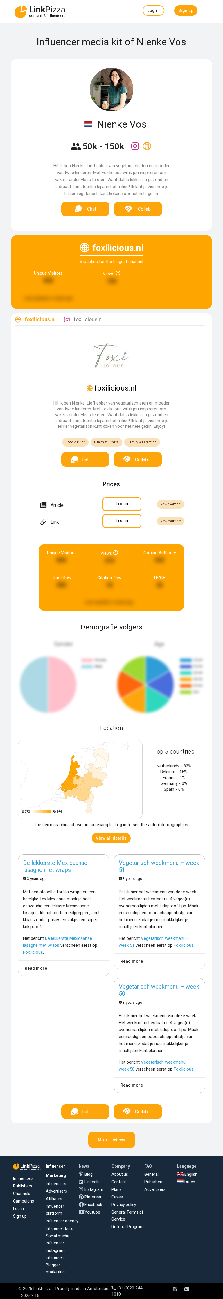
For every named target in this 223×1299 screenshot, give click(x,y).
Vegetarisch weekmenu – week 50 (159, 990)
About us (120, 1174)
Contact (119, 1182)
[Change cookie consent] (175, 1289)
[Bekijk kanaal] (135, 150)
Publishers (22, 1186)
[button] (153, 10)
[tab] (35, 319)
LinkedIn (92, 1182)
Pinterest (92, 1197)
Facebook (93, 1204)
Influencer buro (59, 1228)
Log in (18, 1208)
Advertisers (56, 1191)
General (151, 1174)
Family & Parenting (142, 442)
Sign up (20, 1216)
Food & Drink (75, 442)
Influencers (23, 1178)
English (190, 1174)
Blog (88, 1174)
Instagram (93, 1189)
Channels (21, 1193)
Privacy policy (124, 1204)
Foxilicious (33, 952)
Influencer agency (62, 1221)
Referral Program (128, 1226)
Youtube (92, 1212)
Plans (117, 1189)
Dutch (189, 1182)
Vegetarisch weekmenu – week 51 (159, 866)
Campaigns (23, 1201)
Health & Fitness (106, 442)
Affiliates (54, 1198)
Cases (117, 1197)
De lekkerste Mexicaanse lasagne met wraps (55, 866)
